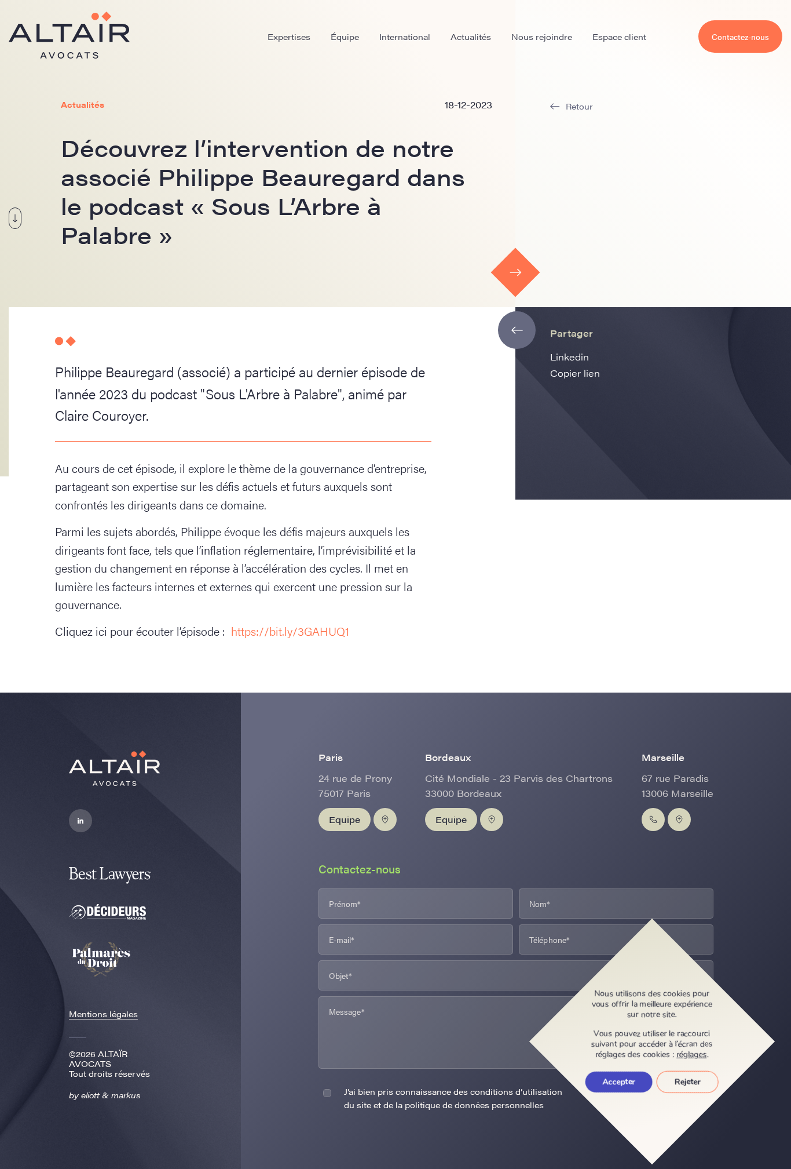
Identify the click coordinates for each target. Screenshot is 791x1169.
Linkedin (569, 356)
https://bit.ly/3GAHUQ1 (290, 630)
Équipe (345, 36)
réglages (692, 1055)
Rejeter (688, 1081)
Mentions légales (103, 1013)
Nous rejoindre (541, 36)
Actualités (471, 36)
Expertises (289, 36)
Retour (579, 106)
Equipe (344, 819)
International (404, 36)
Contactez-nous (740, 36)
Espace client (619, 36)
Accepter (619, 1081)
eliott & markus (111, 1095)
